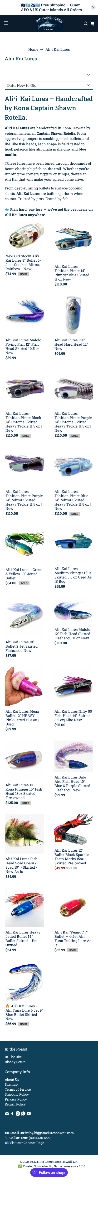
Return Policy (15, 1104)
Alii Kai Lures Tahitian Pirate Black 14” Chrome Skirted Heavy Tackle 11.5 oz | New (23, 421)
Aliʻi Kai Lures (57, 49)
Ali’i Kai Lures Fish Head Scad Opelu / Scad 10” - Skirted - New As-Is (21, 865)
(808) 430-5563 (40, 1137)
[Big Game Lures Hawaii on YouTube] (29, 1114)
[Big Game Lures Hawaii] (49, 23)
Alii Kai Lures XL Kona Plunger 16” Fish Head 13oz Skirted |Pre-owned (23, 791)
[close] (93, 7)
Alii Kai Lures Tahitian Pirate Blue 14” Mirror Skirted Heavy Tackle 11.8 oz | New (72, 500)
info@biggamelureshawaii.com (49, 1132)
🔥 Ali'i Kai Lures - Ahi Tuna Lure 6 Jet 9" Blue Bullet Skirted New (24, 1012)
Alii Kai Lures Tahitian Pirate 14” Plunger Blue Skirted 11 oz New (71, 272)
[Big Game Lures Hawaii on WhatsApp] (23, 1114)
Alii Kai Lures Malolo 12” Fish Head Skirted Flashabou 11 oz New (72, 633)
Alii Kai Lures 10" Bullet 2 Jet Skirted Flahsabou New (21, 646)
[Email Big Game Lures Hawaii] (7, 1114)
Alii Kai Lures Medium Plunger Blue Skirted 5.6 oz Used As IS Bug (73, 574)
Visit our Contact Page (27, 1142)
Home (33, 49)
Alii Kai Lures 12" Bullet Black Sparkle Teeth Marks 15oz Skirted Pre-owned (71, 856)
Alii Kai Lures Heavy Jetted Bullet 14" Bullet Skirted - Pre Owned (22, 938)
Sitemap (11, 1084)
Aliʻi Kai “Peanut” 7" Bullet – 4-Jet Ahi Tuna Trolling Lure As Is (72, 938)
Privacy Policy (16, 1099)
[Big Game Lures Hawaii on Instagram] (18, 1114)
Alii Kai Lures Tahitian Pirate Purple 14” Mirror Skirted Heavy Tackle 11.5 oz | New (24, 500)
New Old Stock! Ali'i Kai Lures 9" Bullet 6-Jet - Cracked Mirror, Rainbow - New (23, 262)
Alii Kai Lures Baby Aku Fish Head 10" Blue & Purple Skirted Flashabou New (72, 783)
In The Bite (13, 1057)
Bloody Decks (15, 1061)
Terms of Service (18, 1089)
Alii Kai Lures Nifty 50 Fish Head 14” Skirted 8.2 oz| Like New (73, 715)
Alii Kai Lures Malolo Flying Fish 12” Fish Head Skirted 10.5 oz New (23, 346)
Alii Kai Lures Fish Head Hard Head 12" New (71, 344)
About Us (12, 1079)
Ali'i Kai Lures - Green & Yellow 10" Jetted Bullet (24, 573)
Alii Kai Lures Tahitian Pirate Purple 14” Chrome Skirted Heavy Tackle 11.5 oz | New (73, 421)
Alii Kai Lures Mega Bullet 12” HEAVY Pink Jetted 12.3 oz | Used (22, 717)
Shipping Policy (17, 1094)
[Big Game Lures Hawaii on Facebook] (12, 1114)
